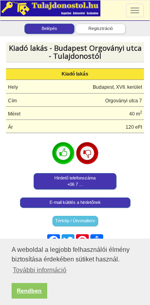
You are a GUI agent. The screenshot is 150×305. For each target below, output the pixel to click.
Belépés (49, 28)
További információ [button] (39, 270)
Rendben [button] (29, 290)
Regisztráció (100, 28)
